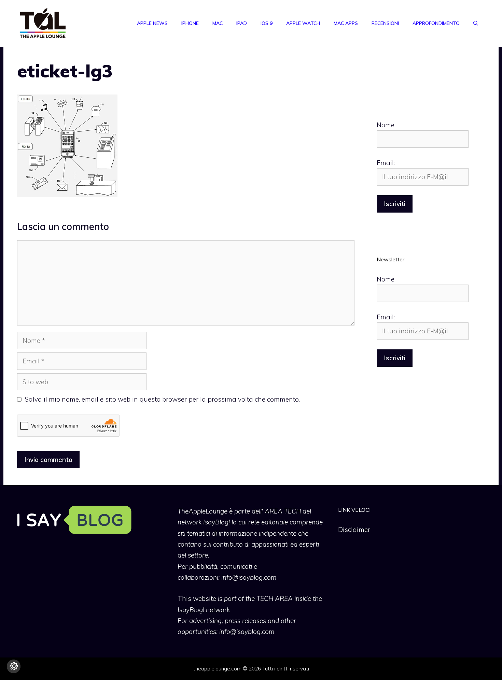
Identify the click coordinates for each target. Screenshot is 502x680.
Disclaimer (354, 529)
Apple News (152, 23)
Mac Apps (346, 23)
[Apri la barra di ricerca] (475, 23)
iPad (241, 23)
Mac (217, 23)
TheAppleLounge (202, 511)
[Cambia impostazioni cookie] (13, 666)
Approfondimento (436, 23)
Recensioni (385, 23)
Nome (385, 125)
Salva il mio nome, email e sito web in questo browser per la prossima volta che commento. (162, 399)
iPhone (190, 23)
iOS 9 (267, 23)
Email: (386, 163)
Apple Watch (303, 23)
